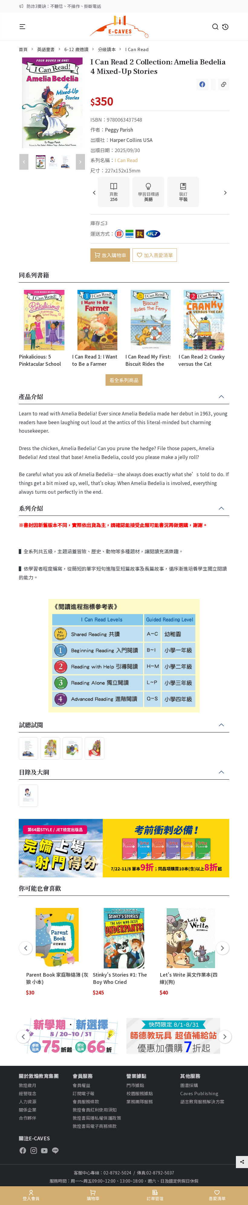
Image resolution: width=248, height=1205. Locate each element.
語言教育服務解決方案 (202, 1101)
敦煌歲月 (27, 1085)
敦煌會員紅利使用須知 (95, 1109)
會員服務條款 (86, 1101)
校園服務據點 (139, 1093)
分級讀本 (107, 49)
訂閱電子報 (84, 1093)
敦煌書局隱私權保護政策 (97, 1118)
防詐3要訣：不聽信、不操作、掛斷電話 (64, 6)
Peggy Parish (119, 129)
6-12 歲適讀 (76, 49)
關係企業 (27, 1109)
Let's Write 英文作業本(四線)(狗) (188, 978)
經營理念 (27, 1093)
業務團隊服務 (139, 1101)
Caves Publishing (199, 1093)
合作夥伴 (27, 1118)
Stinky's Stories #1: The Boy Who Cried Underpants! (120, 978)
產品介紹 (31, 397)
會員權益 (81, 1085)
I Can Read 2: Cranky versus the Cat (201, 360)
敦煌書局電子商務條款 (95, 1126)
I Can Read (137, 49)
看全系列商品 (124, 380)
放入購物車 (114, 255)
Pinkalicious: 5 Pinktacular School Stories (40, 360)
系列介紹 (31, 508)
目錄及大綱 (34, 772)
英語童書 (46, 49)
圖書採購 (189, 1085)
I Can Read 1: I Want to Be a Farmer (94, 360)
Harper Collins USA (131, 139)
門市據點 (135, 1085)
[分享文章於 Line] (213, 84)
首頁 (23, 49)
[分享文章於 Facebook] (202, 84)
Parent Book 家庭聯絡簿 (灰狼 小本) (57, 978)
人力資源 (27, 1101)
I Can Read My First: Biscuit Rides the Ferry (148, 360)
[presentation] (94, 193)
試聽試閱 (31, 725)
